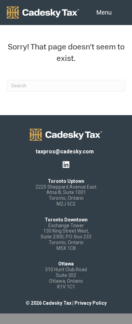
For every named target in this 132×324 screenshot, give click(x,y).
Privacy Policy (90, 303)
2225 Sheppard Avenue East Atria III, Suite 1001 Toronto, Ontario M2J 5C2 (66, 195)
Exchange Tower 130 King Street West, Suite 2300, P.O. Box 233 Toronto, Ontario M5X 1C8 (66, 237)
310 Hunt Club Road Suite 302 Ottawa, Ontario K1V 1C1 (66, 278)
